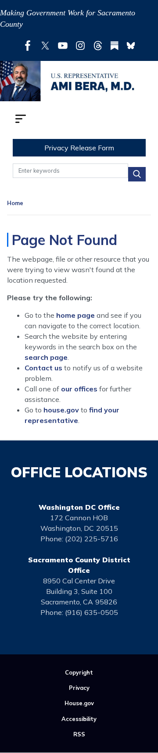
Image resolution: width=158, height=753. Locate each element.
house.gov (61, 409)
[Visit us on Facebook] (30, 45)
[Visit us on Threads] (100, 45)
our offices (79, 388)
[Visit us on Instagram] (82, 45)
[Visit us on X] (47, 45)
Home (15, 202)
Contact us (43, 367)
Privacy (79, 687)
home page (75, 315)
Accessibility (79, 718)
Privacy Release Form (79, 147)
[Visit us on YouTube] (65, 45)
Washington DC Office (79, 507)
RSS (79, 734)
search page (46, 357)
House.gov (79, 703)
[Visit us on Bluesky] (130, 45)
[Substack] (116, 45)
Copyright (79, 672)
